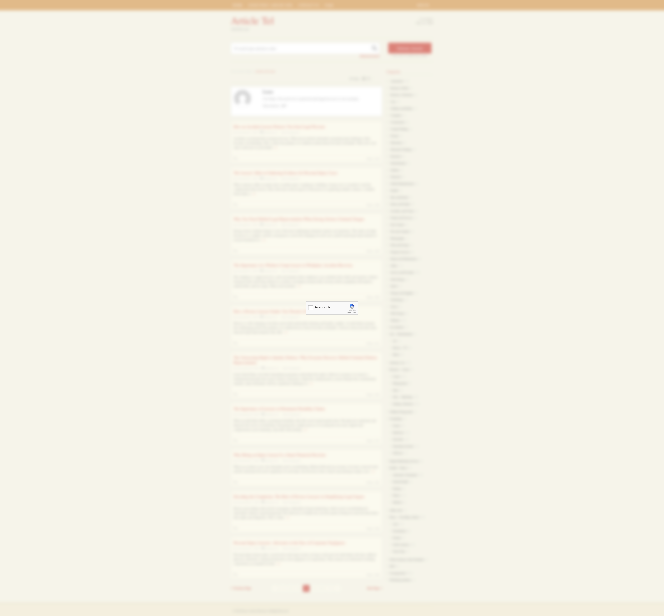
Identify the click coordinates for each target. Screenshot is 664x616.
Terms (354, 312)
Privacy (349, 312)
